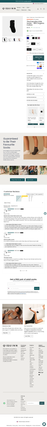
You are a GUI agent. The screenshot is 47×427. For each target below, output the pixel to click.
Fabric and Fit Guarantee (32, 357)
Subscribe (37, 288)
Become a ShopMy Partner (32, 372)
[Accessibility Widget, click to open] (45, 213)
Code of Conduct (31, 366)
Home (28, 17)
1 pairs (29, 49)
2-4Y (29, 43)
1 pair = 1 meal (31, 363)
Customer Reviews (32, 379)
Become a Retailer (32, 376)
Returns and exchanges (32, 100)
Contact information (36, 425)
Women (19, 7)
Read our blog (31, 382)
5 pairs (39, 49)
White (30, 38)
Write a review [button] (30, 194)
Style (28, 46)
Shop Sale (5, 332)
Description (29, 73)
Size (28, 41)
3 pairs (34, 49)
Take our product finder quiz (41, 369)
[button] (30, 19)
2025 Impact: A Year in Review (32, 351)
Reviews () (7, 206)
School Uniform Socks (39, 17)
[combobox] (10, 288)
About (18, 10)
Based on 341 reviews (9, 195)
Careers (31, 386)
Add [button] (33, 124)
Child (28, 7)
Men (24, 7)
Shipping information (31, 97)
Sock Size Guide (41, 364)
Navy (28, 38)
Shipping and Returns (23, 351)
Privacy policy (15, 425)
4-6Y (33, 43)
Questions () (14, 206)
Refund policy (9, 425)
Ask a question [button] (39, 194)
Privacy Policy (22, 293)
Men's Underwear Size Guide (41, 356)
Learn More (27, 336)
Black (33, 38)
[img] (11, 209)
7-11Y (38, 43)
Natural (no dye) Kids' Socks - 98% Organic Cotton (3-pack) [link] (32, 118)
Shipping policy (29, 425)
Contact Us (23, 348)
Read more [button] (6, 221)
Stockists (32, 385)
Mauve (39, 38)
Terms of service (22, 425)
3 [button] (23, 270)
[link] (33, 112)
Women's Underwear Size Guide (41, 352)
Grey (36, 38)
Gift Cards (23, 353)
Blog (29, 10)
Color (30, 35)
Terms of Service (22, 359)
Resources (24, 10)
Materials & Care (30, 94)
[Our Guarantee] (34, 314)
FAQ (39, 348)
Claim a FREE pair (32, 360)
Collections (32, 17)
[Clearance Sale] (12, 314)
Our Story (32, 347)
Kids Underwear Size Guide (41, 361)
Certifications (32, 369)
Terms (25, 293)
